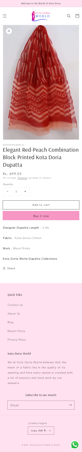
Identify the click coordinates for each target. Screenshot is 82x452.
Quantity (8, 184)
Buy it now (41, 216)
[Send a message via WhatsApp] (75, 445)
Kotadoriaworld (36, 445)
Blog (10, 322)
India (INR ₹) (38, 430)
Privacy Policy (17, 339)
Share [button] (11, 268)
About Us (14, 313)
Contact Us (15, 305)
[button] (5, 16)
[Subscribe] (70, 405)
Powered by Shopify (52, 445)
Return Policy (16, 331)
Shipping (22, 177)
